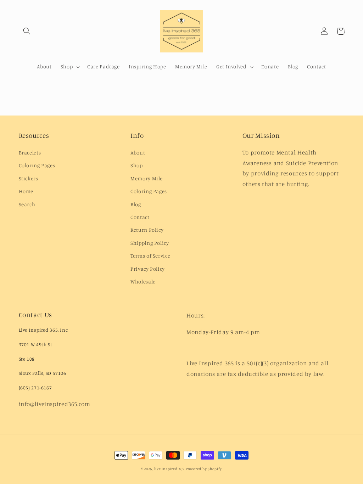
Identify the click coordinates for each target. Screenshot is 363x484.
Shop (136, 165)
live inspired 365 (169, 469)
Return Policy (146, 230)
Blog (135, 204)
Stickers (28, 178)
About (137, 153)
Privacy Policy (147, 269)
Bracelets (30, 153)
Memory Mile (146, 178)
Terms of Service (150, 256)
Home (26, 191)
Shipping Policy (149, 243)
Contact (139, 217)
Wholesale (143, 281)
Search (27, 204)
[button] (27, 31)
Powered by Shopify (204, 469)
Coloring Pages (37, 165)
